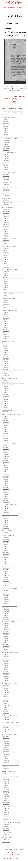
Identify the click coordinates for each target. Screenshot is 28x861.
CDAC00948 (6, 726)
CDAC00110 (6, 144)
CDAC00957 (6, 704)
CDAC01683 (6, 802)
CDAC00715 (6, 541)
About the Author (6, 842)
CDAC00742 (6, 558)
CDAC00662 (6, 467)
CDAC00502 (6, 263)
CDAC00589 (6, 447)
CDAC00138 (6, 160)
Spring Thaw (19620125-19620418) (10, 652)
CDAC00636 (6, 519)
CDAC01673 (6, 798)
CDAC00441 (6, 226)
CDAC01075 (6, 783)
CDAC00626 (6, 460)
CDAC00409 (6, 252)
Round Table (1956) (6, 182)
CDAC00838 (6, 656)
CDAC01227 (6, 769)
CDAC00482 (6, 347)
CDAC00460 (6, 318)
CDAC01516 (6, 751)
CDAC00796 (6, 437)
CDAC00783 (6, 431)
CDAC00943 (6, 698)
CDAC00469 (6, 343)
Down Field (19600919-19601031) (10, 515)
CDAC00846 (6, 662)
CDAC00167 (6, 169)
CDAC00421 (6, 273)
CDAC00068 (6, 134)
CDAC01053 (6, 563)
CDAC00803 (6, 599)
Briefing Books (11, 7)
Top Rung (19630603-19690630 (9, 807)
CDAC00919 (6, 692)
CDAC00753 (6, 561)
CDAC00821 (6, 615)
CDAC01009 (6, 729)
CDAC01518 (6, 753)
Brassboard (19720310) (7, 833)
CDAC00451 (6, 282)
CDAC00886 (6, 642)
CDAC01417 (6, 793)
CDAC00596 (6, 481)
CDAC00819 (6, 611)
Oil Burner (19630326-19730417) (9, 734)
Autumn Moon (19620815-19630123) (15, 99)
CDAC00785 (6, 594)
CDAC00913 (6, 648)
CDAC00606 (6, 453)
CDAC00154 (6, 164)
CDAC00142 (6, 176)
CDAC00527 (6, 354)
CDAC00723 (6, 427)
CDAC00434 (6, 244)
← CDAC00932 (7, 97)
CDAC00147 (6, 178)
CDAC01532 (6, 830)
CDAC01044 (6, 738)
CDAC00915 (6, 717)
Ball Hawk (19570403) (7, 203)
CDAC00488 (6, 277)
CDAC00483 (6, 257)
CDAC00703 (6, 365)
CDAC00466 (6, 287)
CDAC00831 (6, 619)
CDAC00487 (6, 259)
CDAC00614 (6, 456)
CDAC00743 (6, 568)
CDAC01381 (6, 789)
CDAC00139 (6, 162)
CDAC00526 (6, 352)
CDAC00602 (6, 510)
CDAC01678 (6, 762)
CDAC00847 (6, 664)
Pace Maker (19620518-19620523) (10, 716)
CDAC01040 (6, 736)
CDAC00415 (6, 254)
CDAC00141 (6, 174)
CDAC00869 (6, 678)
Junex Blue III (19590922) (8, 294)
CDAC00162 (6, 167)
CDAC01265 (6, 785)
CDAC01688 (6, 804)
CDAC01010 (6, 731)
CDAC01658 (6, 760)
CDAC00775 (6, 577)
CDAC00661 (6, 522)
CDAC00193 (6, 200)
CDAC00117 (6, 150)
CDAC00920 (6, 694)
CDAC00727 (6, 502)
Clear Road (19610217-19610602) (9, 566)
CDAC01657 (6, 758)
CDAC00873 (6, 680)
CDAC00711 (6, 537)
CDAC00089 (6, 136)
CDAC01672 (6, 839)
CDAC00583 (6, 478)
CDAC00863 (6, 673)
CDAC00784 (6, 592)
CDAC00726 (6, 500)
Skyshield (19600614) (7, 410)
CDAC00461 (6, 320)
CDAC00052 (6, 121)
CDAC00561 (6, 400)
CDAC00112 (6, 148)
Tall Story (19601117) (7, 531)
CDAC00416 (6, 213)
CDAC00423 (6, 302)
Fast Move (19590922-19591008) (9, 298)
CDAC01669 (6, 796)
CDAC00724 (6, 548)
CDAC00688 (6, 528)
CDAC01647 (6, 773)
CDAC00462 (6, 322)
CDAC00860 (6, 669)
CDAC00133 (6, 156)
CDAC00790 (6, 596)
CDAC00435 (6, 220)
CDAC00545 (6, 387)
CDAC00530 (6, 358)
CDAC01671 (6, 834)
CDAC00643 (6, 464)
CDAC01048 (6, 375)
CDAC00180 (6, 195)
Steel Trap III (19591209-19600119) (10, 280)
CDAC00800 (6, 440)
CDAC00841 (6, 660)
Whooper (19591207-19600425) (9, 378)
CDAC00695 (6, 496)
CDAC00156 (6, 166)
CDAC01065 (6, 707)
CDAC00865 (6, 675)
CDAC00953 (6, 728)
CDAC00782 (6, 590)
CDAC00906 (6, 646)
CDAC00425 (6, 306)
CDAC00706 (6, 367)
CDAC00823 (6, 617)
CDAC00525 (6, 350)
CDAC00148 (6, 180)
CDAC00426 (6, 215)
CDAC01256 (6, 713)
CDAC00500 (6, 261)
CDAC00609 (6, 483)
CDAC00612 (6, 512)
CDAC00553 (6, 392)
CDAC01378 (6, 749)
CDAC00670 (6, 469)
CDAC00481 (6, 235)
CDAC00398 (6, 209)
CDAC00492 (6, 333)
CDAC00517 (6, 338)
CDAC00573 (6, 416)
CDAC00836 (6, 629)
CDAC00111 (6, 146)
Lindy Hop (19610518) (7, 584)
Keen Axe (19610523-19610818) (9, 588)
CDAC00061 (6, 123)
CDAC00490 (6, 329)
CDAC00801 (6, 598)
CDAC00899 (6, 644)
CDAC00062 (6, 125)
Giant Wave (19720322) (7, 837)
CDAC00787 (6, 581)
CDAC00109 (6, 142)
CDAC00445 (6, 230)
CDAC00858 (6, 667)
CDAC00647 (6, 491)
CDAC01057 (6, 780)
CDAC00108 (6, 141)
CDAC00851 (6, 631)
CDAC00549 (6, 388)
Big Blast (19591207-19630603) (9, 372)
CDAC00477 (6, 291)
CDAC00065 (6, 130)
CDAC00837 (6, 685)
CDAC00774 (6, 575)
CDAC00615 (6, 458)
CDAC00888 (6, 687)
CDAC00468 (6, 233)
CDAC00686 (6, 422)
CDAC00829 (6, 625)
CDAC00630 (6, 487)
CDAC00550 (6, 390)
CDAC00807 (6, 608)
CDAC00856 (6, 637)
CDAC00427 (6, 242)
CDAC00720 (6, 545)
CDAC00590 (6, 480)
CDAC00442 (6, 228)
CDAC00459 (6, 285)
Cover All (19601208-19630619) (9, 535)
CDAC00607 (6, 454)
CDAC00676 (6, 524)
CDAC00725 (6, 550)
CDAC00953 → (22, 97)
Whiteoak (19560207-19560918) (9, 153)
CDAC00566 (6, 362)
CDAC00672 (6, 471)
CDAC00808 (6, 603)
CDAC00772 (6, 573)
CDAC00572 (6, 412)
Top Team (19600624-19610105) (9, 474)
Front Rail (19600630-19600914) (9, 505)
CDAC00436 (6, 222)
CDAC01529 (6, 755)
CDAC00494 (6, 348)
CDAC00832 (6, 627)
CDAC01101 (6, 740)
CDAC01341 (6, 743)
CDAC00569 (6, 407)
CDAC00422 (6, 300)
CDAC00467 (6, 231)
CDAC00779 (6, 585)
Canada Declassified (14, 2)
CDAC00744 (6, 559)
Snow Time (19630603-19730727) (10, 776)
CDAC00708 (6, 424)
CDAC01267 (6, 787)
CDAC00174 (6, 184)
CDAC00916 (6, 719)
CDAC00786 (6, 579)
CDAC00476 (6, 289)
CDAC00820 (6, 613)
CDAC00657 (6, 267)
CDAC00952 (6, 369)
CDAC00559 (6, 396)
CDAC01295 (6, 742)
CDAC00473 (6, 323)
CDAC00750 (6, 570)
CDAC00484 (6, 327)
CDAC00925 (6, 696)
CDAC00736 (6, 552)
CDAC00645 (6, 489)
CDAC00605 (6, 451)
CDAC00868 (6, 638)
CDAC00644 (6, 466)
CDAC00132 (6, 154)
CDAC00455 (6, 312)
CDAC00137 (6, 158)
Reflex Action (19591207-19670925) (10, 765)
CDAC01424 (6, 795)
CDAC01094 (6, 711)
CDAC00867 (6, 677)
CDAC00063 (6, 127)
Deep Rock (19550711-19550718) (9, 139)
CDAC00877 (6, 640)
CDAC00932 (6, 724)
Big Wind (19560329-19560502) (9, 172)
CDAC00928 (6, 650)
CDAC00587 (6, 445)
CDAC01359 (6, 747)
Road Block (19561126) (7, 193)
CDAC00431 (6, 217)
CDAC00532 (6, 382)
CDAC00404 (6, 240)
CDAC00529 (6, 356)
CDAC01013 (6, 705)
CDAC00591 (6, 418)
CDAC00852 (6, 633)
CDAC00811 (6, 610)
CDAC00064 (6, 128)
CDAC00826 (6, 624)
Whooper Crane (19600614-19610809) (11, 414)
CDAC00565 (6, 405)
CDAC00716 (6, 543)
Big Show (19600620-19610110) (9, 443)
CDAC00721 (6, 546)
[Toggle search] (25, 1)
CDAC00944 (6, 700)
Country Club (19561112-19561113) (10, 187)
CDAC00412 (6, 211)
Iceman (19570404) (6, 198)
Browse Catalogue (14, 10)
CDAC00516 (6, 336)
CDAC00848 (6, 665)
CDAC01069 (6, 709)
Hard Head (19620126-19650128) (9, 683)
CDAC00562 (6, 401)
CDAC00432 (6, 218)
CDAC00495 (6, 335)
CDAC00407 (6, 250)
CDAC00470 (6, 345)
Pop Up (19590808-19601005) (9, 246)
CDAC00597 (6, 420)
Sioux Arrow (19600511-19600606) (10, 385)
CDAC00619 (6, 517)
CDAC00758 (6, 572)
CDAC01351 (6, 745)
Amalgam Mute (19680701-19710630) (11, 822)
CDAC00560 (6, 398)
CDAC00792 (6, 435)
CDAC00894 (6, 690)
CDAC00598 (6, 363)
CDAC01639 (6, 756)
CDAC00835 (6, 654)
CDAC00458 (6, 283)
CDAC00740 (6, 556)
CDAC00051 (6, 119)
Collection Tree (20, 7)
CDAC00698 (6, 532)
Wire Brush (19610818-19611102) (9, 606)
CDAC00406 (6, 248)
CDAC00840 (6, 658)
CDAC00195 (6, 205)
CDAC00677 (6, 493)
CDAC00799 (6, 439)
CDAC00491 (6, 331)
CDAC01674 (6, 800)
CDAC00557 (6, 394)
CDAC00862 (6, 671)
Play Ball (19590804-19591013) (9, 238)
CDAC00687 (6, 526)
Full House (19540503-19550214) (9, 117)
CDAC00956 (6, 702)
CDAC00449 (6, 275)
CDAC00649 (6, 520)
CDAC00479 (6, 256)
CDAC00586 (6, 508)
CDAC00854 (6, 635)
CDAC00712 (6, 539)
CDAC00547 (6, 265)
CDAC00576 (6, 506)
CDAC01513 (6, 828)
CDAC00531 (6, 360)
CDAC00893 (6, 689)
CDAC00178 (6, 191)
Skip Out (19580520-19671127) (9, 341)
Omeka (16, 858)
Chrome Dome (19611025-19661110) (10, 622)
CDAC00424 (6, 304)
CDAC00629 (6, 485)
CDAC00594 (6, 449)
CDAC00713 (6, 426)
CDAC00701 (6, 498)
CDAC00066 (6, 132)
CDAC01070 (6, 781)
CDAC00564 (6, 403)
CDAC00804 (6, 601)
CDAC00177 (6, 189)
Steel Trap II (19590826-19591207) (10, 270)
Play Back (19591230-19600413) (9, 310)
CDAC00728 (6, 429)
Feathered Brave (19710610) (8, 771)
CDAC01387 (6, 791)
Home (5, 7)
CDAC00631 (6, 462)
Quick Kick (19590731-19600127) (9, 207)
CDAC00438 (6, 224)
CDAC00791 (6, 433)
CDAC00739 (6, 554)
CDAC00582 (6, 476)
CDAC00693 (6, 494)
